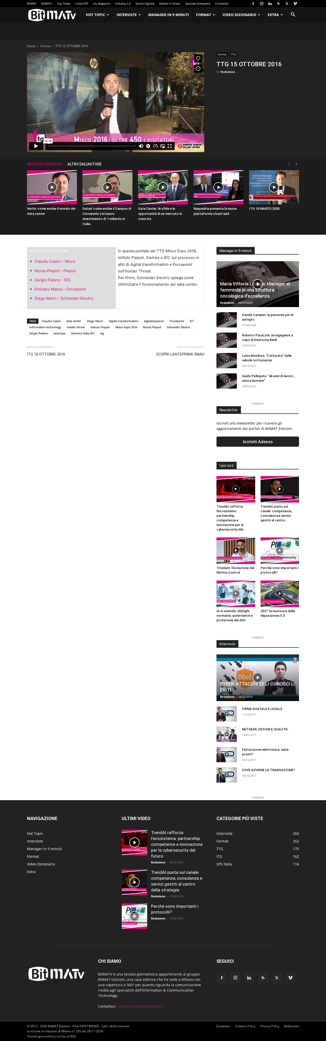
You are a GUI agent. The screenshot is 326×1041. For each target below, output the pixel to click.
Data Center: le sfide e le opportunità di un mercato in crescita (160, 214)
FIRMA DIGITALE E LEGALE (262, 709)
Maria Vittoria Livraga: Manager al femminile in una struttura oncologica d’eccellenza (255, 290)
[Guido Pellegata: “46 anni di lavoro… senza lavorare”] (226, 381)
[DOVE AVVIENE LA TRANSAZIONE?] (226, 775)
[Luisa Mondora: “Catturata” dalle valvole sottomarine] (226, 360)
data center (73, 321)
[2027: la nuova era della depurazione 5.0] (280, 594)
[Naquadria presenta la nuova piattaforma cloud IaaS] (218, 187)
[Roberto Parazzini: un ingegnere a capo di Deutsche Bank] (226, 340)
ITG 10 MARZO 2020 (264, 208)
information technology (45, 327)
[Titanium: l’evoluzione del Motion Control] (235, 550)
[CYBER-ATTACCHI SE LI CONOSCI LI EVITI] (257, 677)
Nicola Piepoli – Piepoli (55, 270)
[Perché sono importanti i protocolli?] (280, 550)
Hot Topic (95, 14)
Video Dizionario (239, 14)
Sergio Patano (38, 333)
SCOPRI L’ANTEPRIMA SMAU (180, 354)
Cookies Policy (245, 1026)
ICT (192, 321)
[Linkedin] (270, 3)
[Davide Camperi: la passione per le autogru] (226, 319)
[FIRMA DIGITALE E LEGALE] (226, 713)
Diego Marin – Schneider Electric (64, 298)
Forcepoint (177, 321)
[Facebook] (253, 3)
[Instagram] (261, 3)
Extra (273, 14)
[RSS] (278, 3)
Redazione (228, 72)
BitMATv (46, 3)
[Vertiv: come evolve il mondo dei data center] (52, 187)
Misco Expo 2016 (126, 327)
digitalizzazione (154, 321)
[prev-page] (288, 164)
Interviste (127, 14)
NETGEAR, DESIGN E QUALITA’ (265, 729)
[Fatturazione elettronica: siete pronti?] (226, 754)
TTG (233, 54)
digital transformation (123, 321)
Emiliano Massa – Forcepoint (60, 289)
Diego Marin (95, 321)
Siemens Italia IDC (83, 333)
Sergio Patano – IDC (53, 280)
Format (203, 14)
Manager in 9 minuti (168, 14)
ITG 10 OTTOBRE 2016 (46, 354)
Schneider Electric (178, 327)
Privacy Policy (269, 1026)
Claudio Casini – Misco (55, 261)
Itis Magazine (101, 3)
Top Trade (63, 3)
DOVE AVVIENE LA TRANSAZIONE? (268, 770)
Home (31, 46)
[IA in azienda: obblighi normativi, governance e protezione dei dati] (235, 594)
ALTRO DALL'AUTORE (84, 164)
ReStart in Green (170, 3)
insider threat (76, 327)
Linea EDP (81, 3)
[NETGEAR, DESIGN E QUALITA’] (226, 734)
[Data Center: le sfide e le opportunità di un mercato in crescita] (163, 187)
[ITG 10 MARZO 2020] (274, 187)
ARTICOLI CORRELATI (44, 164)
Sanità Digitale (144, 3)
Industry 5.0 (123, 3)
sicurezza (59, 333)
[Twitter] (287, 3)
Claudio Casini (51, 321)
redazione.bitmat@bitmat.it (141, 1006)
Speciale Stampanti (197, 3)
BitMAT (31, 3)
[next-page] (296, 164)
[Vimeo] (295, 3)
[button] (293, 15)
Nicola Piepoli (152, 327)
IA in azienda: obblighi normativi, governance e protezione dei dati (234, 615)
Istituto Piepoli (100, 327)
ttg (102, 333)
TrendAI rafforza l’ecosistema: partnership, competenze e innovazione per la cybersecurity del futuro (176, 844)
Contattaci (222, 3)
